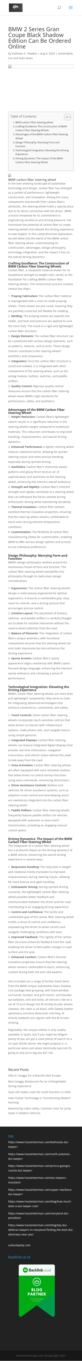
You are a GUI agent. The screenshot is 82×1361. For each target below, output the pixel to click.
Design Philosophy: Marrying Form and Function (37, 144)
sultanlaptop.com (19, 1245)
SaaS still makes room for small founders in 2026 (39, 1092)
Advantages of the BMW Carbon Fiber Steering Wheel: (41, 136)
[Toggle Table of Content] (65, 117)
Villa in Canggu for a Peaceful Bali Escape (34, 1075)
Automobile (65, 53)
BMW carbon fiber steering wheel (34, 122)
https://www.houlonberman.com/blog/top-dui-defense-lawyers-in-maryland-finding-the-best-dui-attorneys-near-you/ (40, 1229)
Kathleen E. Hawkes (24, 53)
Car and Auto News (20, 58)
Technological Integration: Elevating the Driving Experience (42, 152)
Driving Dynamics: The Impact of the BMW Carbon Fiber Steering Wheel (39, 160)
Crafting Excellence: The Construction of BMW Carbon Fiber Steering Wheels (41, 128)
